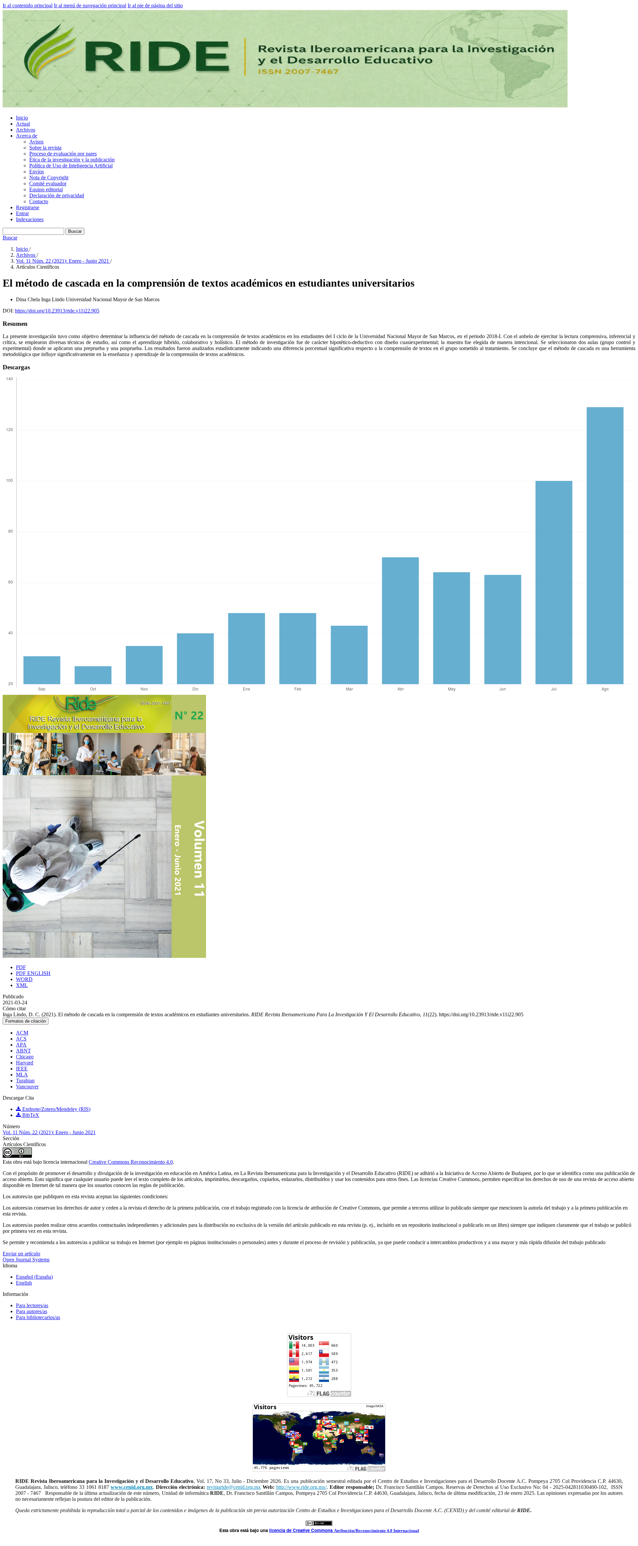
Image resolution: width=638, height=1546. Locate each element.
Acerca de (26, 135)
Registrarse (27, 207)
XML (22, 985)
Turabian (25, 1080)
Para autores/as (31, 1311)
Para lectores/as (32, 1305)
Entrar (22, 213)
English (24, 1283)
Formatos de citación (25, 1021)
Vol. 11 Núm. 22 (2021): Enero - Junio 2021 (63, 261)
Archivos (25, 130)
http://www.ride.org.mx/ (301, 1487)
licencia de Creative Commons (301, 1530)
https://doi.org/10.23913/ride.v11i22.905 (57, 311)
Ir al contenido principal (28, 5)
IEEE (22, 1068)
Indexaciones (30, 219)
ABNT (23, 1050)
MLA (22, 1074)
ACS (21, 1039)
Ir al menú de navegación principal (90, 5)
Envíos (36, 171)
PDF (21, 967)
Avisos (36, 141)
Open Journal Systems (26, 1259)
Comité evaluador (47, 183)
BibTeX (30, 1115)
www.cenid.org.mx (132, 1487)
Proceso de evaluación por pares (63, 153)
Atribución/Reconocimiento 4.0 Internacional (376, 1530)
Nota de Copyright (48, 177)
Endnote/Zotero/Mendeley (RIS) (55, 1109)
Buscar (75, 231)
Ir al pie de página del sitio (155, 5)
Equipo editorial (46, 189)
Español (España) (34, 1277)
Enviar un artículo (21, 1253)
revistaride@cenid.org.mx (234, 1487)
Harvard (24, 1062)
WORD (24, 979)
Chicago (25, 1056)
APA (21, 1044)
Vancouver (27, 1086)
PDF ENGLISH (33, 973)
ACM (22, 1033)
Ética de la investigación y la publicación (72, 159)
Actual (23, 124)
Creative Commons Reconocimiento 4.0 (131, 1162)
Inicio (22, 118)
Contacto (38, 201)
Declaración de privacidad (56, 195)
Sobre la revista (45, 147)
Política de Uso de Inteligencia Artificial (71, 165)
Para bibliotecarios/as (38, 1317)
